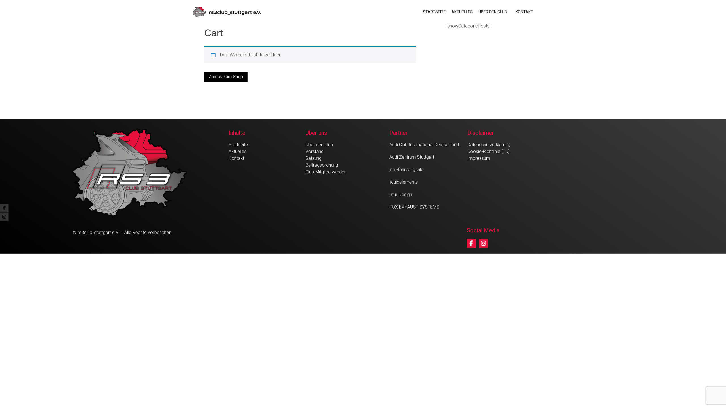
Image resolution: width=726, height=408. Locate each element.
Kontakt (524, 12)
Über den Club (492, 12)
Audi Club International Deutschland (424, 144)
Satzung (313, 158)
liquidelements (403, 182)
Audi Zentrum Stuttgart (411, 157)
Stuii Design (400, 194)
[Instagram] (483, 243)
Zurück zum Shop (226, 76)
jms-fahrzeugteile (406, 169)
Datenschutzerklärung (488, 144)
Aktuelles (462, 12)
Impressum (478, 158)
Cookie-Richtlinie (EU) (488, 151)
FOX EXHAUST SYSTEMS (414, 207)
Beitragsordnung (321, 165)
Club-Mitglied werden (326, 172)
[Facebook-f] (471, 243)
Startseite (434, 12)
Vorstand (314, 151)
